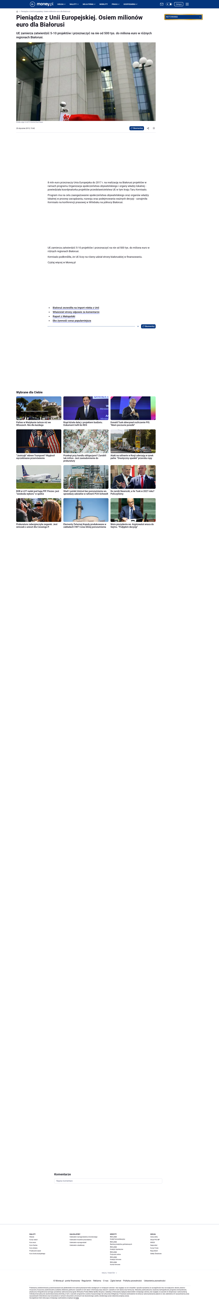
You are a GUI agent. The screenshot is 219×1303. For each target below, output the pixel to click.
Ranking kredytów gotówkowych (121, 1244)
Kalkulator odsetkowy (77, 1245)
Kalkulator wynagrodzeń (78, 1242)
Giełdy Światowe (155, 1254)
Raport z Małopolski (64, 316)
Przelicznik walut (35, 1251)
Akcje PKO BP (155, 1240)
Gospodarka (129, 4)
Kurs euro (32, 1242)
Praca (114, 4)
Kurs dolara (33, 1248)
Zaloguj (179, 4)
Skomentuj (138, 128)
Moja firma (88, 4)
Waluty (73, 4)
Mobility (103, 4)
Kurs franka (33, 1245)
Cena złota (154, 1237)
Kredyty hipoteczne (116, 1249)
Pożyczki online (115, 1254)
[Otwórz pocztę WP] (162, 4)
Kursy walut (33, 1240)
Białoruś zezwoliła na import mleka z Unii (76, 307)
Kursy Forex (154, 1248)
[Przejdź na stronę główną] (32, 6)
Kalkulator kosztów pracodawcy (81, 1240)
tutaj (77, 1298)
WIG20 (152, 1242)
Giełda (60, 4)
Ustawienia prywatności (154, 1281)
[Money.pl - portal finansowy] (47, 4)
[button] (169, 4)
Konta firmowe (115, 1264)
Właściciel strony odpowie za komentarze (76, 312)
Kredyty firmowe (115, 1259)
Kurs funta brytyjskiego (37, 1254)
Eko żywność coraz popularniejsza (72, 320)
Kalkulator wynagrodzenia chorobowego (83, 1237)
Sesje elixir (153, 1245)
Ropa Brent (154, 1251)
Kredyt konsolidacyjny (117, 1239)
